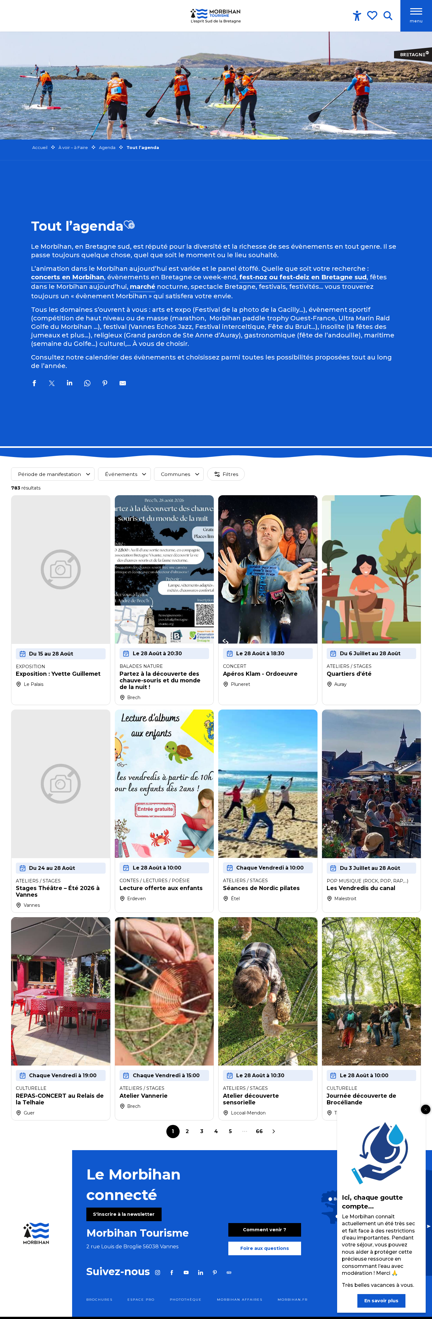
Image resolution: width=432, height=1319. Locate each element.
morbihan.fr (293, 1300)
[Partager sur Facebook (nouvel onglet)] (34, 384)
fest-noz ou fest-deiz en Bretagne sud (303, 277)
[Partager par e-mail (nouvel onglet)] (123, 384)
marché (142, 286)
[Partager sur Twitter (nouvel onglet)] (52, 384)
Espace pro (141, 1300)
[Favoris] (373, 15)
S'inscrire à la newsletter (124, 1214)
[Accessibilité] (357, 15)
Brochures (99, 1300)
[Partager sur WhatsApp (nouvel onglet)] (87, 384)
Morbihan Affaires (239, 1300)
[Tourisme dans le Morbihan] (216, 15)
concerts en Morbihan (67, 277)
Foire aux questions (264, 1248)
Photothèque (186, 1300)
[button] (388, 16)
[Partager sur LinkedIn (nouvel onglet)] (69, 384)
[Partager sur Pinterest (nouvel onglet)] (105, 384)
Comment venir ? (264, 1230)
